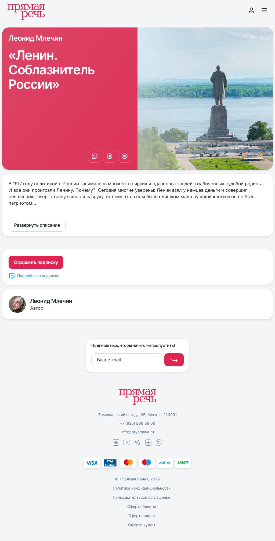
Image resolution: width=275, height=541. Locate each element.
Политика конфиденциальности (142, 488)
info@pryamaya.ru (137, 432)
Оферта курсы (141, 524)
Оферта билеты (141, 506)
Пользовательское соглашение (141, 497)
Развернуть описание (37, 225)
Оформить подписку (36, 262)
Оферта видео (141, 515)
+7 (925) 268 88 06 (137, 423)
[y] (174, 359)
